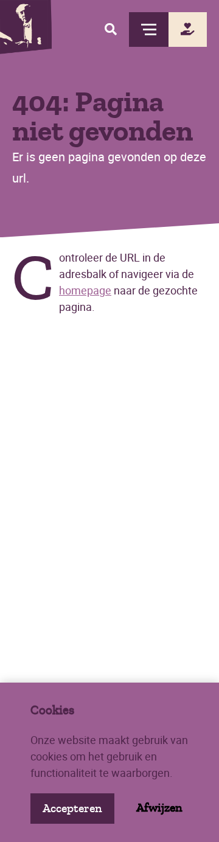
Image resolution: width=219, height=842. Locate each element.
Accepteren (72, 808)
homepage (85, 290)
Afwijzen (159, 808)
